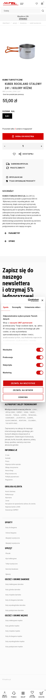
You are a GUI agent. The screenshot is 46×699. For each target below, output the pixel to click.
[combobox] (23, 10)
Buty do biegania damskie (14, 600)
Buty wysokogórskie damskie (15, 605)
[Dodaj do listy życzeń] (14, 154)
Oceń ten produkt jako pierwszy (13, 94)
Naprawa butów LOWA (12, 507)
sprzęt (15, 23)
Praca (7, 461)
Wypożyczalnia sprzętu (13, 464)
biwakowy (23, 23)
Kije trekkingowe (11, 558)
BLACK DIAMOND (11, 420)
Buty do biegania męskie (14, 636)
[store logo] (10, 3)
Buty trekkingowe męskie (14, 620)
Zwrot (7, 501)
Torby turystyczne (12, 564)
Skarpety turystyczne (13, 538)
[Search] (42, 10)
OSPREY (19, 412)
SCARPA (30, 418)
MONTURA (22, 420)
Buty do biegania (11, 527)
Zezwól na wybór (23, 390)
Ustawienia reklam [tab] (32, 307)
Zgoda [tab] (5, 307)
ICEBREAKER (10, 418)
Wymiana (8, 498)
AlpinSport (6, 23)
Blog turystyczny (11, 473)
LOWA (34, 409)
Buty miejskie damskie (13, 595)
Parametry (14, 233)
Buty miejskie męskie (13, 631)
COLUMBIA (31, 420)
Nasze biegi (9, 470)
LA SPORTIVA (20, 418)
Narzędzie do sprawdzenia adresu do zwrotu (20, 504)
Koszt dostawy (10, 491)
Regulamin (9, 480)
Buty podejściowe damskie (15, 610)
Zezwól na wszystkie (23, 383)
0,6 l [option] (7, 116)
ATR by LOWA (10, 412)
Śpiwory (8, 574)
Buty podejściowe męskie (14, 647)
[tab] (23, 233)
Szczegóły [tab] (16, 307)
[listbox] (23, 116)
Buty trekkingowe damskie (14, 584)
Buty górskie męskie (12, 626)
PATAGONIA (32, 415)
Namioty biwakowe (12, 569)
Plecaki (8, 553)
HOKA (26, 412)
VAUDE (32, 412)
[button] (4, 146)
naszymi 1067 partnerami (21, 323)
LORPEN (23, 415)
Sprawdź (23, 19)
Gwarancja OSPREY (11, 510)
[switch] (39, 357)
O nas (7, 455)
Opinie (12, 241)
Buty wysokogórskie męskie (15, 641)
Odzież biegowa (11, 533)
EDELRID (8, 415)
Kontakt (7, 458)
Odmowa (23, 397)
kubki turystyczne (35, 23)
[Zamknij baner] (42, 300)
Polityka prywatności (12, 477)
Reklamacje (9, 494)
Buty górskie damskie (13, 590)
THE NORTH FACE (11, 423)
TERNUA (16, 415)
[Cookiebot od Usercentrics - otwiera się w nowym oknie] (29, 300)
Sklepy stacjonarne (11, 467)
